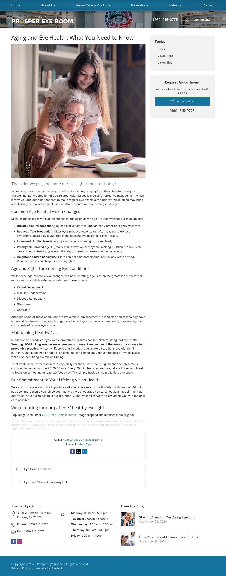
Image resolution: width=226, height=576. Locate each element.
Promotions (139, 5)
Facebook (13, 541)
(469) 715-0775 (165, 19)
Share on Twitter (78, 451)
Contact (209, 5)
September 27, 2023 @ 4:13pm (85, 439)
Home (15, 5)
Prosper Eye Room (49, 564)
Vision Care (165, 56)
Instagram (19, 541)
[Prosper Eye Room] (42, 19)
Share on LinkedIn (84, 451)
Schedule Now (184, 101)
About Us (48, 5)
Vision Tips (85, 444)
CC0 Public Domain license (59, 415)
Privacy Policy (20, 568)
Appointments (200, 19)
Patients (175, 5)
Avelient (57, 568)
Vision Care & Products (93, 5)
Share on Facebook (72, 451)
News (161, 49)
